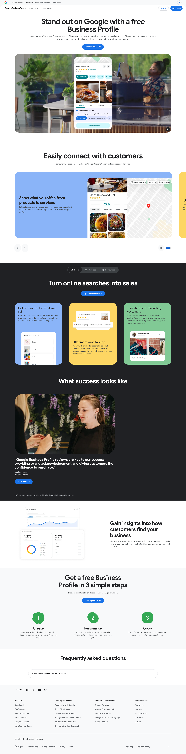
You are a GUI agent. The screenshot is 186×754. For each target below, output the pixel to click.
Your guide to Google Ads (65, 722)
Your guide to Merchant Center (68, 718)
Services (38, 8)
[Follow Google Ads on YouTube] (39, 689)
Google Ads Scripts (103, 713)
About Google (34, 747)
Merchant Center (22, 713)
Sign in (163, 8)
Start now (176, 8)
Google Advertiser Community (67, 726)
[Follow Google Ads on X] (33, 689)
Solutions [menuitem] (29, 3)
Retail (31, 8)
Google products (49, 747)
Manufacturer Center (23, 726)
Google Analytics (22, 722)
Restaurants (47, 8)
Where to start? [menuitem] (18, 3)
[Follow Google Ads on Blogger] (27, 689)
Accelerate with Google (65, 705)
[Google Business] (5, 2)
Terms (70, 747)
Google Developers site (105, 709)
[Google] (19, 746)
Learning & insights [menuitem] (42, 3)
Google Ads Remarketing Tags (107, 718)
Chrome (138, 709)
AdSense (139, 718)
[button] (168, 129)
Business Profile (21, 718)
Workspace (140, 705)
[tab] (75, 270)
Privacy (62, 747)
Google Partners (102, 705)
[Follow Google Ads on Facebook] (45, 689)
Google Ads (19, 705)
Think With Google (62, 709)
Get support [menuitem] (56, 3)
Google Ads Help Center (65, 713)
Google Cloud (141, 713)
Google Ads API (101, 722)
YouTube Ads (20, 709)
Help (131, 747)
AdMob (138, 722)
